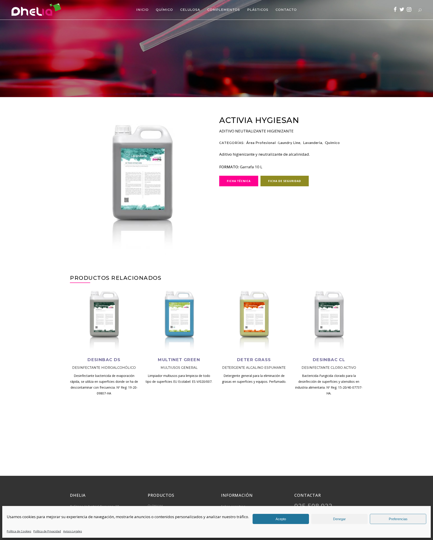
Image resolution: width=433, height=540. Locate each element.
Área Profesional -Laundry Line (273, 142)
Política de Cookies (19, 531)
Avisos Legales (72, 531)
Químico (332, 142)
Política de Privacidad (47, 531)
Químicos (155, 506)
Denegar (339, 519)
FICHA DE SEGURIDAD (284, 181)
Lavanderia (312, 142)
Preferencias (398, 519)
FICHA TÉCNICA (239, 181)
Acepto (281, 519)
